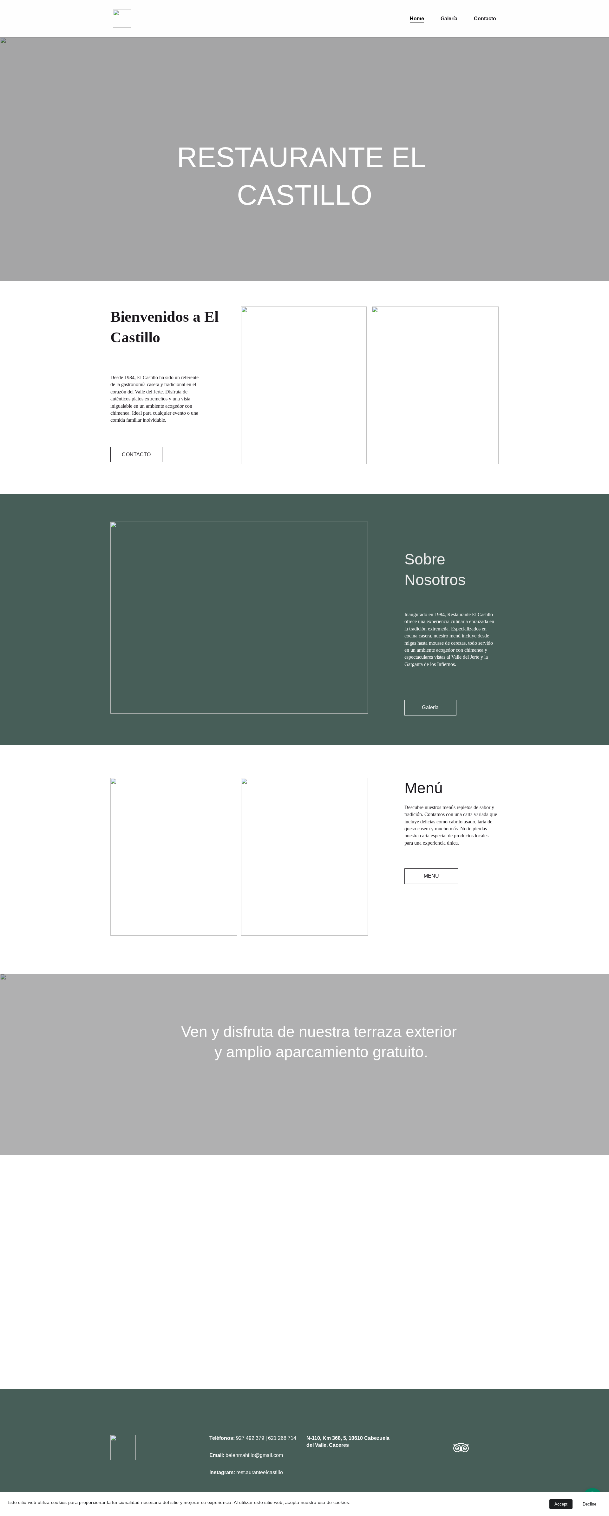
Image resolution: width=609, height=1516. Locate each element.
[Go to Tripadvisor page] (461, 1447)
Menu (431, 876)
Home (417, 18)
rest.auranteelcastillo (259, 1472)
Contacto (485, 18)
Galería (449, 18)
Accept (560, 1504)
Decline (589, 1504)
